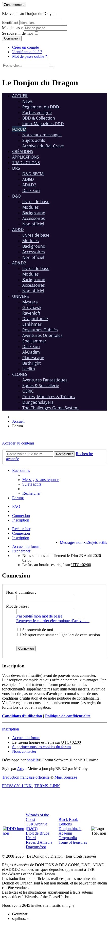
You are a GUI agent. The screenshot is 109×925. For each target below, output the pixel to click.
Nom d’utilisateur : (21, 592)
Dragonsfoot (36, 847)
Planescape (33, 357)
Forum (19, 129)
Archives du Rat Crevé (43, 146)
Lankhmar (32, 324)
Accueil (20, 96)
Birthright (31, 363)
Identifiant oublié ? (27, 52)
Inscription (20, 538)
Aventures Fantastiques (44, 380)
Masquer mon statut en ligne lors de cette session (60, 635)
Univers (20, 296)
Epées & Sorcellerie (40, 385)
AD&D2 (29, 185)
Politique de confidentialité (67, 716)
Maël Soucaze (66, 777)
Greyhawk (31, 307)
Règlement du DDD (40, 107)
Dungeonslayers (37, 402)
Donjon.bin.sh (70, 828)
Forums (18, 498)
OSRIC (28, 391)
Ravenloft (31, 313)
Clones (19, 374)
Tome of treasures (73, 842)
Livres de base (35, 201)
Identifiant (10, 22)
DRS (16, 168)
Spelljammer (34, 341)
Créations (22, 151)
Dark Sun (31, 190)
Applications (25, 157)
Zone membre (14, 5)
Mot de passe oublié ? (29, 56)
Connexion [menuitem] (21, 515)
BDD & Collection (38, 118)
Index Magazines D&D (43, 123)
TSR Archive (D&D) (36, 826)
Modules (30, 207)
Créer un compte (25, 47)
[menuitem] (40, 479)
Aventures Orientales (42, 335)
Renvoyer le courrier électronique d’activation (52, 621)
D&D (16, 196)
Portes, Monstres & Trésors (48, 396)
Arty (20, 768)
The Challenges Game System (50, 408)
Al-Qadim (31, 352)
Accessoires (33, 218)
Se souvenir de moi (17, 33)
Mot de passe (13, 28)
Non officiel (33, 224)
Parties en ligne (37, 112)
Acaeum (65, 833)
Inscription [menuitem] (20, 520)
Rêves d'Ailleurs (39, 842)
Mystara (30, 302)
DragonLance (35, 318)
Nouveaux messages (42, 135)
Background (33, 213)
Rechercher (21, 529)
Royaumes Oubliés (40, 330)
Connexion (12, 38)
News (27, 101)
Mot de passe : (17, 606)
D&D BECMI (33, 174)
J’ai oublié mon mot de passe (39, 616)
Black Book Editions (68, 821)
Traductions (26, 162)
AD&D (28, 179)
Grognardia (68, 838)
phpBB (32, 760)
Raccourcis (21, 470)
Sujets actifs (33, 140)
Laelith (28, 369)
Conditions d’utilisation (22, 716)
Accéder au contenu (18, 443)
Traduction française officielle (25, 777)
